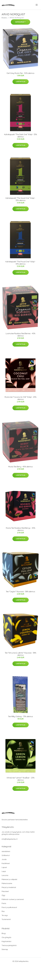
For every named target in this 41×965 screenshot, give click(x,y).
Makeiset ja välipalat (9, 879)
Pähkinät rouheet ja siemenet (13, 899)
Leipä (4, 871)
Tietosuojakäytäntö (9, 945)
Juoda (4, 859)
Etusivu (4, 18)
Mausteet (5, 891)
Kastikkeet (6, 863)
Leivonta (5, 875)
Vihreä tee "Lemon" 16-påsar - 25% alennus (20, 779)
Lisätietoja (20, 82)
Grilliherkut (6, 855)
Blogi (4, 933)
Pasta (4, 903)
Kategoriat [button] (19, 22)
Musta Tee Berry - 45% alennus (20, 467)
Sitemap (5, 949)
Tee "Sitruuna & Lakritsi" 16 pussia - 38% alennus (20, 654)
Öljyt (3, 895)
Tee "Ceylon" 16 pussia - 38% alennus (20, 591)
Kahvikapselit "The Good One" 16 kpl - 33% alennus (20, 199)
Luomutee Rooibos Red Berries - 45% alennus (20, 334)
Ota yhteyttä (6, 937)
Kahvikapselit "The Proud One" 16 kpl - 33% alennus (20, 263)
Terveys (5, 915)
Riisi (3, 911)
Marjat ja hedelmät (9, 887)
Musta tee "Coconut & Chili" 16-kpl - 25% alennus (20, 398)
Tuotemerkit (6, 919)
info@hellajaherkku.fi (9, 839)
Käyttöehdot (6, 941)
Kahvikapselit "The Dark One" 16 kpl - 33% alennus (20, 135)
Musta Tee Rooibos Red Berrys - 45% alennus (20, 529)
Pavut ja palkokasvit (9, 907)
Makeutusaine (7, 883)
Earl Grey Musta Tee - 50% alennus (20, 73)
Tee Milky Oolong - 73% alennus (20, 716)
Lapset (4, 867)
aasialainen (6, 851)
